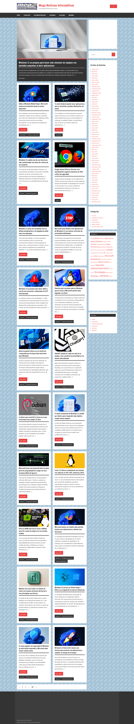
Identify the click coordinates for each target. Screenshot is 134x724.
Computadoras (100, 244)
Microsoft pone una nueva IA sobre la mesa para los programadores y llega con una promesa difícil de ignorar (34, 470)
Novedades (23, 135)
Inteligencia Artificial (67, 387)
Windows (71, 15)
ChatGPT (105, 241)
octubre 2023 (95, 143)
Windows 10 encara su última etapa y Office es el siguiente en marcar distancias (70, 588)
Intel (111, 253)
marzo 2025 (95, 106)
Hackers (101, 253)
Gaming (99, 250)
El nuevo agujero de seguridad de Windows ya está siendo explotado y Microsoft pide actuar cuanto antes (34, 648)
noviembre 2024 (96, 115)
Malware (100, 256)
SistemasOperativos (40, 15)
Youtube (110, 276)
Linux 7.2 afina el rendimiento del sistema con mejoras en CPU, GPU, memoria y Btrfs (69, 471)
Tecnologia (27, 15)
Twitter (107, 272)
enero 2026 (95, 84)
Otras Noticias (95, 222)
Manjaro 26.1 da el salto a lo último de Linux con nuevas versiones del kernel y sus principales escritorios (33, 591)
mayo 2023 (95, 154)
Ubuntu (111, 272)
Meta (103, 256)
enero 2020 (95, 195)
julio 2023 (94, 149)
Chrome (93, 244)
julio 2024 (94, 123)
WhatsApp (94, 276)
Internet (92, 256)
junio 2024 (95, 125)
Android (96, 238)
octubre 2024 (95, 117)
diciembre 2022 (96, 164)
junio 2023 (95, 151)
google (110, 250)
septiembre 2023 (96, 145)
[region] (102, 34)
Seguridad (52, 15)
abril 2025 (94, 104)
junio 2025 (95, 99)
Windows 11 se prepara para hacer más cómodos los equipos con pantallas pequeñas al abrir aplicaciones (48, 64)
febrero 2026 (95, 82)
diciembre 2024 (96, 112)
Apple (92, 241)
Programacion (94, 262)
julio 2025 (94, 97)
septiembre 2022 (96, 171)
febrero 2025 (95, 108)
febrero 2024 (95, 134)
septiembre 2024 (96, 119)
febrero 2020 (95, 193)
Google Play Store (94, 253)
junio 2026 (95, 73)
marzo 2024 (95, 132)
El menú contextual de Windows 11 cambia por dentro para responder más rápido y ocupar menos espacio (69, 416)
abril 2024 (94, 130)
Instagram (108, 253)
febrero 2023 (95, 160)
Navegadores (95, 259)
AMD (91, 238)
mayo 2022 (95, 180)
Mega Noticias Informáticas (56, 5)
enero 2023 (95, 162)
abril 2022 (94, 182)
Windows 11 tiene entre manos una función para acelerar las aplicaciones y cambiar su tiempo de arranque (68, 650)
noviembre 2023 (96, 141)
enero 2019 (95, 199)
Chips (108, 241)
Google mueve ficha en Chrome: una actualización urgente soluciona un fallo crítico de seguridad (69, 171)
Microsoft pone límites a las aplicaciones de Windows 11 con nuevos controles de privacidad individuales (69, 231)
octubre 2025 (95, 91)
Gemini (102, 250)
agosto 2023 (95, 147)
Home (18, 15)
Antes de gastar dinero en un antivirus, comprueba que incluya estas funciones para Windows (33, 353)
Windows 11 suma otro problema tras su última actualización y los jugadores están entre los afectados (33, 231)
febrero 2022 (95, 186)
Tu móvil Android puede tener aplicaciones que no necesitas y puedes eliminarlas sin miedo (69, 106)
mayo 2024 (95, 128)
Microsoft (109, 256)
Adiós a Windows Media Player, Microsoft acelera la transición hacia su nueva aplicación (33, 106)
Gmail (106, 250)
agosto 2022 (95, 173)
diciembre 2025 (96, 86)
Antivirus (102, 238)
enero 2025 (95, 110)
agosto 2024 (95, 121)
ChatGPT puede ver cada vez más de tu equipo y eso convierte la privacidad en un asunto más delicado (69, 356)
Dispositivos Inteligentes (106, 247)
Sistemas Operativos (33, 135)
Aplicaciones (109, 238)
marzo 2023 (95, 158)
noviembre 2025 (96, 88)
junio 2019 (95, 197)
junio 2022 (95, 177)
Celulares (62, 15)
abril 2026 (94, 78)
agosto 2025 (95, 95)
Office (105, 259)
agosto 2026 (95, 69)
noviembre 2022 (96, 167)
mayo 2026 (95, 75)
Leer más (21, 78)
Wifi (99, 276)
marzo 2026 (95, 80)
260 (32, 687)
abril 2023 (94, 156)
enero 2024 (95, 136)
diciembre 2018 (96, 201)
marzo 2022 (95, 184)
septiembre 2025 (96, 93)
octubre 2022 (95, 169)
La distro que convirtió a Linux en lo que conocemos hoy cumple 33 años (33, 418)
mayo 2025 (95, 101)
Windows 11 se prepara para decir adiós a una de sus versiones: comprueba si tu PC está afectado (33, 291)
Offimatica (109, 259)
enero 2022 (95, 188)
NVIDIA (102, 259)
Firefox (95, 250)
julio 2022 (94, 175)
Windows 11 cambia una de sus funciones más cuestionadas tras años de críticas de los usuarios (33, 162)
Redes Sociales (96, 224)
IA (104, 253)
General (22, 193)
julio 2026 (94, 71)
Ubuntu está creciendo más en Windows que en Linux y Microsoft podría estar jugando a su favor (69, 290)
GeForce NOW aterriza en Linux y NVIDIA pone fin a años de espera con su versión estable (33, 531)
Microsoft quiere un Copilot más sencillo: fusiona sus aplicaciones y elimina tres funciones (69, 529)
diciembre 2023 (96, 138)
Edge (91, 250)
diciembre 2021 (96, 191)
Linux (95, 256)
